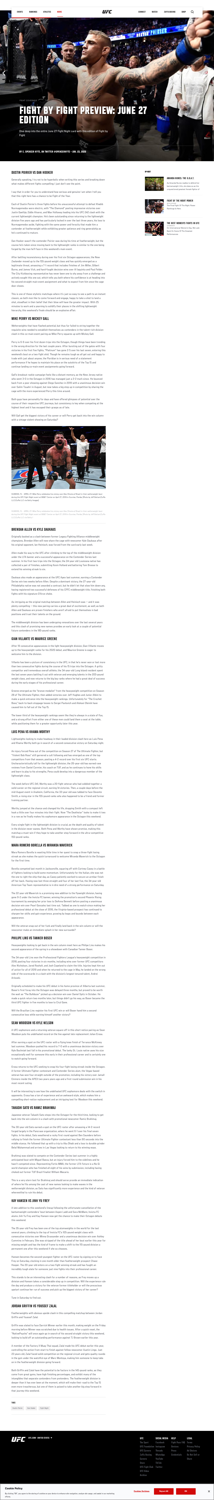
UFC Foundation (147, 1446)
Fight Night (44, 1408)
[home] (107, 12)
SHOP (184, 12)
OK (186, 1491)
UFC (141, 1438)
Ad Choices (192, 1450)
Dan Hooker (31, 1408)
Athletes (47, 12)
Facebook (160, 1442)
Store (142, 1463)
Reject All (163, 1491)
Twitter (159, 1467)
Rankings (33, 12)
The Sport (144, 1442)
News (59, 12)
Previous (5, 73)
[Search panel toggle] (192, 12)
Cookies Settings (141, 1491)
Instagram (160, 1446)
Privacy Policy (193, 1446)
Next (209, 73)
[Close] (209, 1491)
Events (20, 12)
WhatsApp (160, 1454)
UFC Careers (145, 1450)
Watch (155, 12)
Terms (189, 1442)
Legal (189, 1438)
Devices (175, 1446)
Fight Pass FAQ (178, 1442)
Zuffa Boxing (170, 12)
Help (173, 1438)
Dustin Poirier (18, 1408)
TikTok (159, 1463)
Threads (159, 1450)
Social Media (162, 1438)
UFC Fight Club (146, 1467)
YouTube (159, 1459)
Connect (142, 12)
